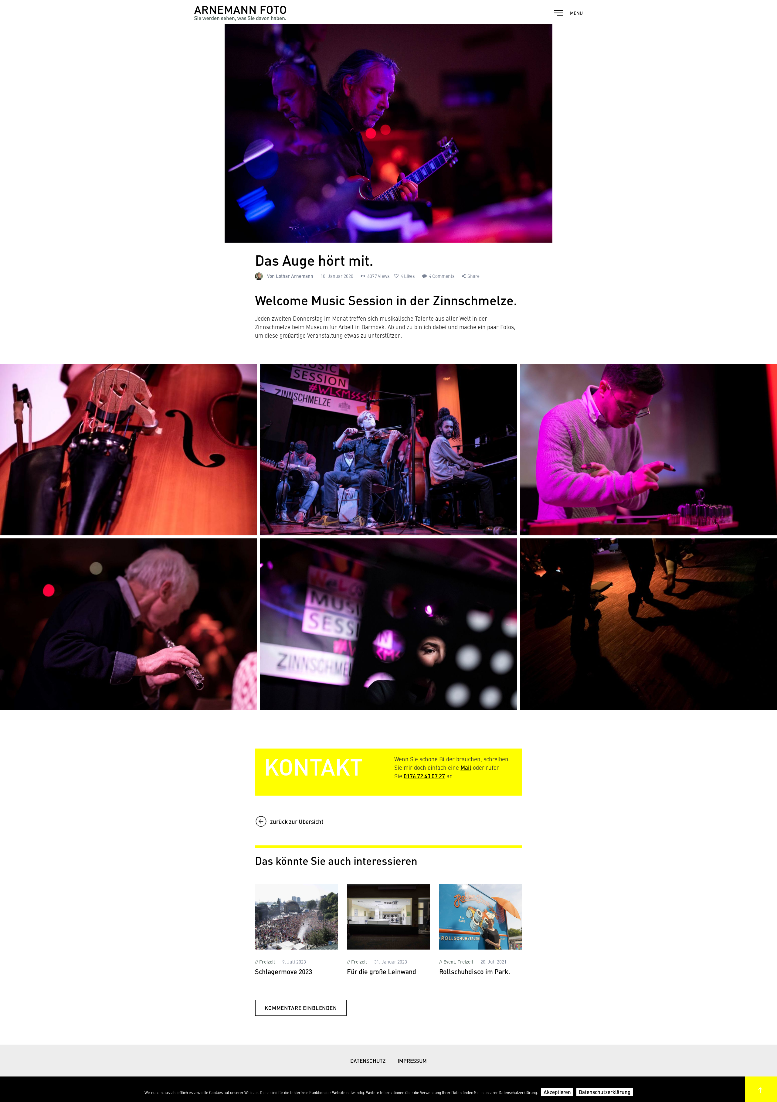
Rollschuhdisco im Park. (474, 971)
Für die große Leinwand (381, 971)
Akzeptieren (557, 1092)
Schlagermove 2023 (283, 971)
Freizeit (267, 961)
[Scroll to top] (761, 1089)
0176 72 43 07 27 (424, 776)
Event (449, 961)
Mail (465, 767)
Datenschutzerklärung (604, 1092)
